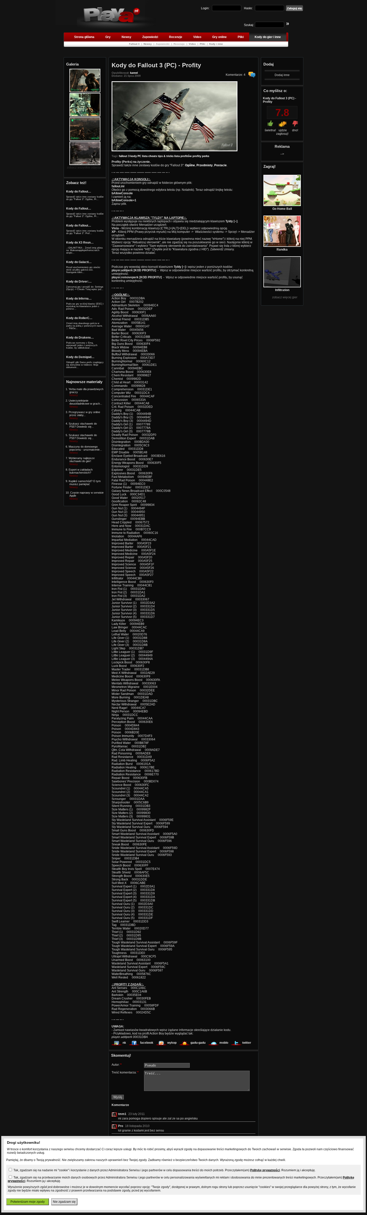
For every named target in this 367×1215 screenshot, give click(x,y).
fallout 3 (124, 156)
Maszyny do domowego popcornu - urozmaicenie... (85, 448)
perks (205, 156)
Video (197, 37)
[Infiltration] (282, 286)
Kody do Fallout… (78, 191)
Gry (108, 37)
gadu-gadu (197, 1042)
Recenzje (175, 37)
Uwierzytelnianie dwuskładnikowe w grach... (85, 402)
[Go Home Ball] (282, 205)
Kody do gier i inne (268, 37)
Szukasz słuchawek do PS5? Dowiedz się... (83, 425)
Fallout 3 (134, 44)
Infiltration (282, 290)
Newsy (126, 37)
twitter (246, 1042)
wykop (172, 1042)
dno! (295, 130)
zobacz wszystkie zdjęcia (84, 167)
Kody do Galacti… (79, 262)
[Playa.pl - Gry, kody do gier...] (116, 28)
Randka (282, 249)
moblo (223, 1042)
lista (145, 156)
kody (133, 156)
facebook (146, 1042)
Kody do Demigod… (80, 357)
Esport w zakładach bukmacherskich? (81, 471)
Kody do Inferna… (79, 298)
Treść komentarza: (125, 1072)
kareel (134, 72)
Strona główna (84, 37)
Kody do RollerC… (79, 318)
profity (196, 156)
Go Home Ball (282, 209)
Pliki (241, 37)
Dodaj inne (282, 75)
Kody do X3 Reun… (80, 242)
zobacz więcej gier (284, 297)
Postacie (220, 165)
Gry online (219, 37)
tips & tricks (166, 156)
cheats (152, 156)
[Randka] (282, 246)
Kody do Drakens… (80, 337)
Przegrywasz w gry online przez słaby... (84, 414)
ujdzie (283, 130)
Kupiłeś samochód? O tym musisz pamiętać (85, 483)
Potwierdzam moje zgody (27, 1201)
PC (139, 156)
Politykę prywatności (265, 1170)
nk (124, 1042)
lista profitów (183, 156)
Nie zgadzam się (64, 1201)
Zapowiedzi (150, 37)
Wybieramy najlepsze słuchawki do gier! (82, 460)
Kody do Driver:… (79, 281)
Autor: (117, 1064)
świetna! (270, 130)
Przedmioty (204, 165)
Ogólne (190, 165)
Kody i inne (216, 44)
